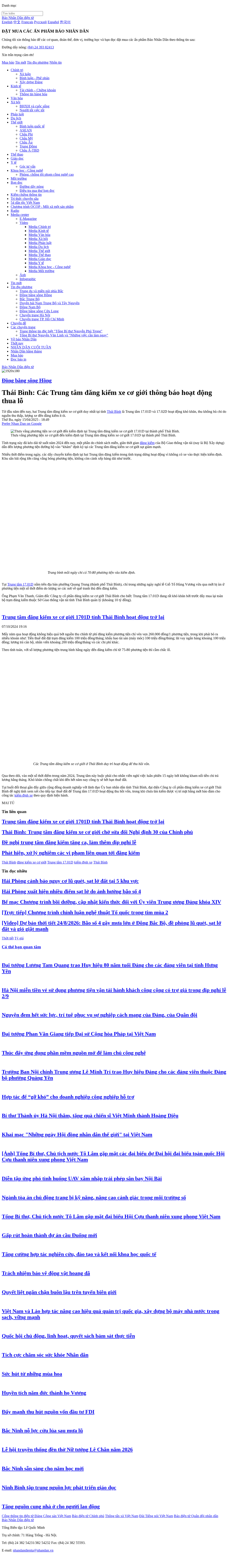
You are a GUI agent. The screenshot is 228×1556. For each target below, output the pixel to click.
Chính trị (17, 70)
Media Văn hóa (39, 235)
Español (53, 22)
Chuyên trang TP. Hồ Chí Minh (42, 319)
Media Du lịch (38, 247)
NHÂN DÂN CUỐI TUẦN (31, 347)
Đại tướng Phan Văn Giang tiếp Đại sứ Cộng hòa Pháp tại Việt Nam (79, 1034)
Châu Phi (26, 134)
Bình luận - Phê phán (34, 78)
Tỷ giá (19, 938)
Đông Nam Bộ (30, 307)
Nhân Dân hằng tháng (26, 351)
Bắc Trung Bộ (30, 299)
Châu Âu (26, 142)
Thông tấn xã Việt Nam (121, 1516)
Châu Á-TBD (29, 150)
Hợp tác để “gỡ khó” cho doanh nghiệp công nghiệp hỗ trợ (68, 1097)
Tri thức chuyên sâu (25, 198)
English (7, 22)
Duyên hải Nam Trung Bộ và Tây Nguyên (49, 303)
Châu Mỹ (26, 138)
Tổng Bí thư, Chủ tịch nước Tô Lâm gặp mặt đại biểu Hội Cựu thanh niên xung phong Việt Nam (111, 1216)
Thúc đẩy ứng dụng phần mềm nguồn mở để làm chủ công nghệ (74, 1053)
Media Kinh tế (38, 231)
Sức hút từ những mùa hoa (32, 1374)
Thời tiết (8, 938)
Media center (20, 215)
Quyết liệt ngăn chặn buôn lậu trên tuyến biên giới (59, 1292)
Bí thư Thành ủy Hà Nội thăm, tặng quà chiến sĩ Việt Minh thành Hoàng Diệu (90, 1115)
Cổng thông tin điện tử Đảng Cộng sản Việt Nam (36, 1516)
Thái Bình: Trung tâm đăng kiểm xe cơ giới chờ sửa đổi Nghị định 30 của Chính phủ (97, 832)
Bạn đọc (16, 182)
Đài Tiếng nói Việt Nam (156, 1516)
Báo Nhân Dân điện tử (18, 18)
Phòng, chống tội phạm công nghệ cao (47, 174)
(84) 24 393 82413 (41, 47)
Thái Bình (114, 411)
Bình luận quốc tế (32, 126)
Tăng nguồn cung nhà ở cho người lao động (51, 1506)
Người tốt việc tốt (32, 110)
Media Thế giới (39, 251)
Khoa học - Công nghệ (27, 170)
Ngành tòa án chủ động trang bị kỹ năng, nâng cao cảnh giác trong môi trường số (94, 1197)
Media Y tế (36, 263)
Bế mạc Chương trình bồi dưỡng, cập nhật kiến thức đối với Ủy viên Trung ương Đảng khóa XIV (111, 902)
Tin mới (20, 62)
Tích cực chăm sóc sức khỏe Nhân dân (45, 1355)
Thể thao (17, 154)
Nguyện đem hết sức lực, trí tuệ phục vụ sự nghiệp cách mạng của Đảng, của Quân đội (99, 1015)
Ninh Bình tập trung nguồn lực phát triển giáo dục (59, 1487)
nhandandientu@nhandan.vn (33, 1550)
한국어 (65, 22)
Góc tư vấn (27, 166)
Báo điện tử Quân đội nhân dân (196, 1516)
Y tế (13, 162)
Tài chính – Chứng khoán (38, 90)
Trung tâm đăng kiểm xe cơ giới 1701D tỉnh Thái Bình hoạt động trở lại (83, 617)
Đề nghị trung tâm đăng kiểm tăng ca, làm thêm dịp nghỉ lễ (69, 842)
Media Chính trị (39, 227)
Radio (15, 211)
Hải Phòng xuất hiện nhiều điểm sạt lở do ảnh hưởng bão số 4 (71, 891)
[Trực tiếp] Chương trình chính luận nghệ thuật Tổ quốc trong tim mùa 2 (85, 912)
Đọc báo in (18, 359)
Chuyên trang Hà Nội (35, 315)
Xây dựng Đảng (31, 82)
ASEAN (26, 130)
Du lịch (16, 118)
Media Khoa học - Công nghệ (49, 267)
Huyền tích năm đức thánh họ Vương (44, 1393)
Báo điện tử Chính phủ (88, 1516)
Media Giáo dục (39, 259)
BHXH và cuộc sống (34, 106)
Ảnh (23, 275)
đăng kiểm (147, 443)
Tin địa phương (38, 62)
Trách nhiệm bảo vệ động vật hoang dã (46, 1273)
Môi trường (19, 178)
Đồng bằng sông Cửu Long (39, 311)
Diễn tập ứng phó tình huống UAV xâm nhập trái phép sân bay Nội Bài (82, 1178)
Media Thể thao (39, 255)
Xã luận (25, 74)
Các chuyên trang (23, 327)
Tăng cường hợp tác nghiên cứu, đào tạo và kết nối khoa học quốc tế (79, 1254)
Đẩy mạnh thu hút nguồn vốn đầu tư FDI (48, 1412)
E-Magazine (28, 219)
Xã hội (15, 102)
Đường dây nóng (32, 186)
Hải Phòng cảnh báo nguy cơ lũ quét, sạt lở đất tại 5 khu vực (70, 881)
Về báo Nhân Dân (24, 339)
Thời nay (17, 343)
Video (24, 223)
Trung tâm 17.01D (20, 584)
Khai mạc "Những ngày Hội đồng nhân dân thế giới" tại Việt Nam (77, 1134)
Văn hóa (17, 98)
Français (27, 22)
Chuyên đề (18, 323)
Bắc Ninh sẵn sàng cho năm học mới (43, 1468)
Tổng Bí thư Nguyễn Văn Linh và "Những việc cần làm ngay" (64, 335)
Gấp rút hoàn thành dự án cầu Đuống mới (49, 1235)
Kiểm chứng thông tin (26, 194)
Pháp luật (17, 114)
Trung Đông (28, 146)
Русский (40, 22)
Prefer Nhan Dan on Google (22, 424)
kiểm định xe (23, 795)
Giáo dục (17, 158)
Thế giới (16, 122)
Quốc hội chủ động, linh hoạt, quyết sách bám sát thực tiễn (68, 1336)
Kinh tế (16, 86)
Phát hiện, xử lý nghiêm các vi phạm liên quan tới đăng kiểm (71, 853)
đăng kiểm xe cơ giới (31, 862)
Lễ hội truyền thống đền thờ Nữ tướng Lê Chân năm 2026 (67, 1449)
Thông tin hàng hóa (33, 94)
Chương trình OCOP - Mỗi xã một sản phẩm (42, 207)
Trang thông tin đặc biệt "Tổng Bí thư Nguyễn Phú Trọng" (61, 331)
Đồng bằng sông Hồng (36, 295)
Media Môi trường (41, 271)
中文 (16, 22)
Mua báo (8, 62)
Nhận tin (55, 62)
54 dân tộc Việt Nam (25, 202)
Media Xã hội (38, 239)
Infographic (28, 279)
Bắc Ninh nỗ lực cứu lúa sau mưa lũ (42, 1430)
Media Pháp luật (39, 243)
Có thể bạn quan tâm (21, 947)
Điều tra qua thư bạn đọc (37, 190)
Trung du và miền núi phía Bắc (41, 291)
